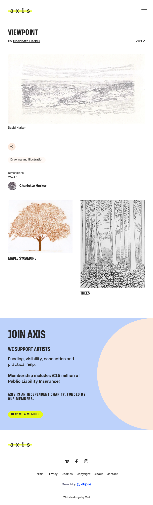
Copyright (83, 474)
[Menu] (144, 11)
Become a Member (25, 414)
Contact (112, 474)
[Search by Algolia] (76, 484)
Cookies (67, 474)
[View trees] (112, 249)
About (98, 474)
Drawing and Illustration (26, 159)
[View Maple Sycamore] (40, 231)
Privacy (52, 474)
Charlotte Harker (26, 41)
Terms (39, 474)
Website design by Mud (76, 497)
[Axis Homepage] (20, 10)
